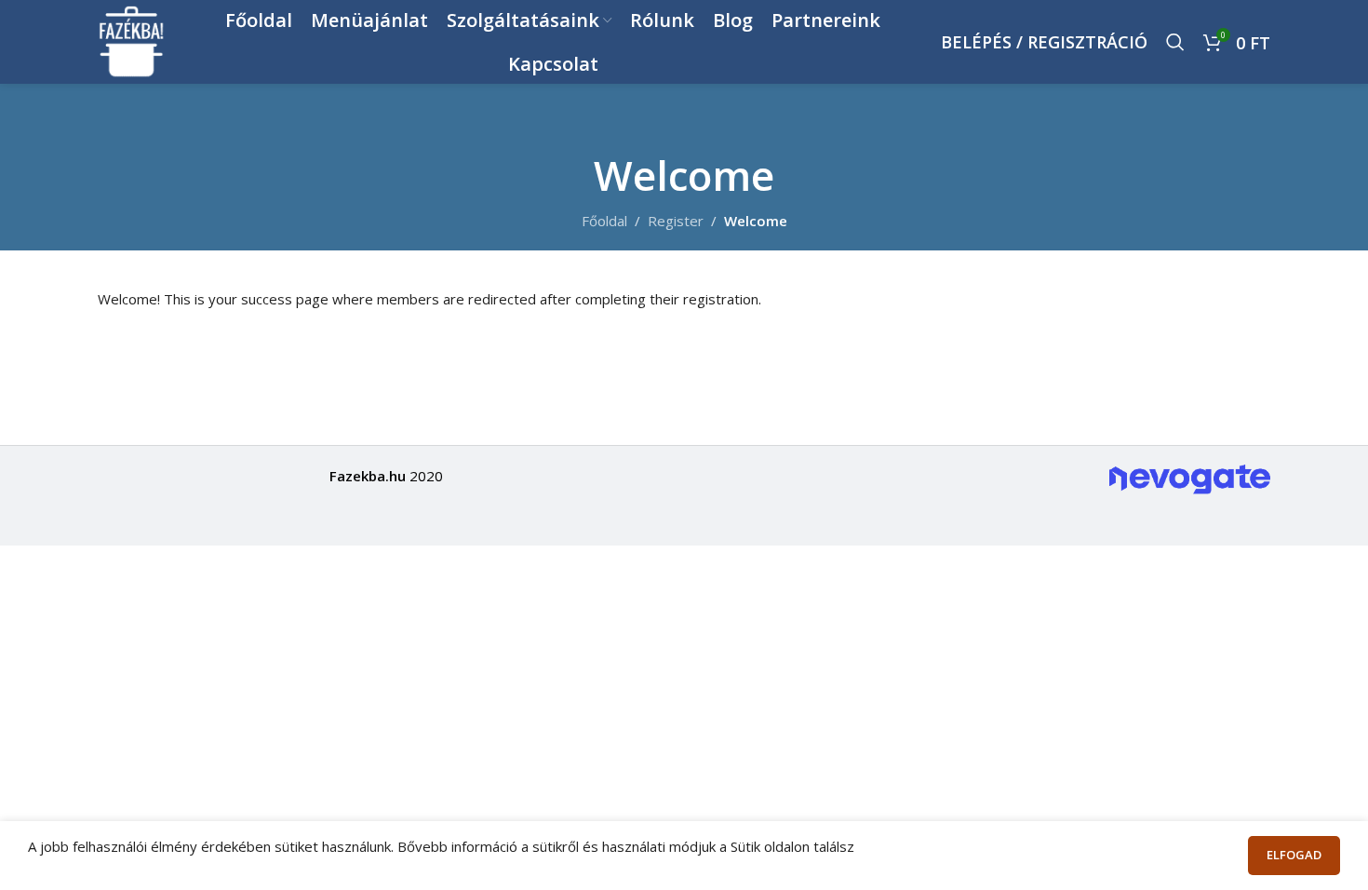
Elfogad (1294, 854)
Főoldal (604, 220)
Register (676, 220)
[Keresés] (1175, 42)
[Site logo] (132, 40)
